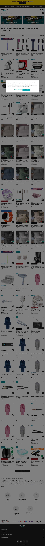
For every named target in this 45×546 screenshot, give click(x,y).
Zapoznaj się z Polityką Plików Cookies (23, 86)
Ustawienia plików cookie (18, 89)
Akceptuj (26, 89)
